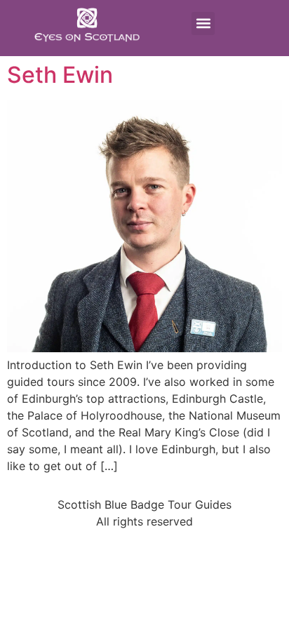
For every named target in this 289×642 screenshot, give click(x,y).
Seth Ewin (60, 74)
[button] (203, 23)
